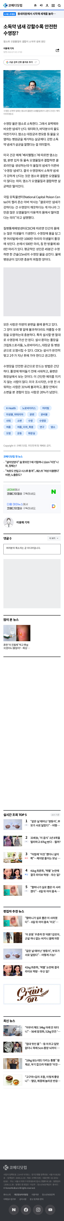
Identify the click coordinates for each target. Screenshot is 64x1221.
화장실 (31, 433)
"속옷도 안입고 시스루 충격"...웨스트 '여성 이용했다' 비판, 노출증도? (32, 473)
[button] (35, 5)
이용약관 (35, 1194)
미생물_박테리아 (14, 414)
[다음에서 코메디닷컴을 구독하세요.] (32, 506)
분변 (32, 414)
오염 (8, 433)
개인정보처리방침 (21, 1194)
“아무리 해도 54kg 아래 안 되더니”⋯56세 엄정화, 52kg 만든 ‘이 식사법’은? (42, 1031)
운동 (19, 433)
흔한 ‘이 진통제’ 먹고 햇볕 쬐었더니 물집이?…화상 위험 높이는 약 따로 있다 (16, 646)
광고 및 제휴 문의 (36, 1199)
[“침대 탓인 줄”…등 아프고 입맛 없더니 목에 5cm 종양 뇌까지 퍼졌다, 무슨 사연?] (12, 1047)
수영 (30, 420)
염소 (53, 427)
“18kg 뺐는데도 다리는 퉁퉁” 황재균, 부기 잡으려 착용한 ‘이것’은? (42, 1064)
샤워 (8, 420)
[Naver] (14, 1210)
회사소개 (7, 1194)
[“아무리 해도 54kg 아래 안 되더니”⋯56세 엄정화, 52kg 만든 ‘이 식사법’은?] (12, 1030)
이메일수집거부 (9, 1199)
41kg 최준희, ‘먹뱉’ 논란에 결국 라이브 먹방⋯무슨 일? (45, 873)
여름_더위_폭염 (25, 427)
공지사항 (22, 1199)
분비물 (44, 414)
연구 (42, 427)
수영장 (42, 420)
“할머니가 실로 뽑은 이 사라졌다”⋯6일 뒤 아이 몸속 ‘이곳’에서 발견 (45, 889)
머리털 (45, 408)
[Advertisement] (32, 771)
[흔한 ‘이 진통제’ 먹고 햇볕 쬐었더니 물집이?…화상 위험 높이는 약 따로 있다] (16, 633)
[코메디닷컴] (26, 1210)
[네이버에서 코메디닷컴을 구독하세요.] (32, 492)
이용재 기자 (23, 522)
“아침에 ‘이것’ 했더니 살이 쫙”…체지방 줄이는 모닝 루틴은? (45, 856)
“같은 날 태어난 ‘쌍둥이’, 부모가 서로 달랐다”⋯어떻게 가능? (45, 823)
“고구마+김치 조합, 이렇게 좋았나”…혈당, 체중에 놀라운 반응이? (42, 1081)
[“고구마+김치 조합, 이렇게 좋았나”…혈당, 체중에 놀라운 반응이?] (12, 1080)
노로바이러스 (29, 408)
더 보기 (52, 538)
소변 (19, 420)
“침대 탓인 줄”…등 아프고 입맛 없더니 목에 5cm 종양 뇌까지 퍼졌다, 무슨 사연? (42, 1048)
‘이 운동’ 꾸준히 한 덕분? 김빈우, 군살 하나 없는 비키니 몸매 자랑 (42, 936)
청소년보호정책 (48, 1194)
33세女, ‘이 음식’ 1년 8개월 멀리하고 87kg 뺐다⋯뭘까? (45, 840)
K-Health (11, 408)
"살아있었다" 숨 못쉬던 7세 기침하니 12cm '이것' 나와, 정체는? (31, 464)
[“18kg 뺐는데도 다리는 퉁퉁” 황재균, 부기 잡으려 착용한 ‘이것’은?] (12, 1063)
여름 (8, 427)
